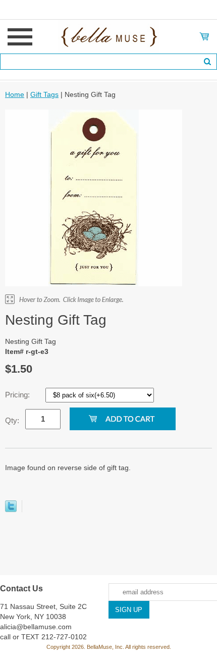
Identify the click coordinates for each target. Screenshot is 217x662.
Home (14, 94)
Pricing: (18, 394)
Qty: (12, 420)
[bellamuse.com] (108, 36)
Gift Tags (44, 94)
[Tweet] (11, 509)
